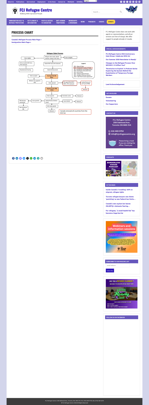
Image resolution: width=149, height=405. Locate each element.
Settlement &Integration (32, 22)
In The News (110, 185)
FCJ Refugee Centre (36, 10)
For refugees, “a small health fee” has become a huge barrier (120, 212)
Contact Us (61, 2)
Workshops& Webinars (73, 22)
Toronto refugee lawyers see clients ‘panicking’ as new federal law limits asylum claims (120, 197)
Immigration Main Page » (21, 42)
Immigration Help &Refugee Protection (16, 22)
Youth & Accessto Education (47, 22)
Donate (111, 22)
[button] (13, 158)
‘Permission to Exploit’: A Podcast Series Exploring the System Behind (121, 71)
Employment (42, 2)
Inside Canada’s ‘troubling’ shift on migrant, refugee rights (119, 190)
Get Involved (31, 2)
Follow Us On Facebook (115, 317)
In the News (52, 2)
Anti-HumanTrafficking (60, 22)
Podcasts (91, 22)
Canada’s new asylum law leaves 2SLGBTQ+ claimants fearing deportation (118, 204)
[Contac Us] (121, 148)
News (83, 22)
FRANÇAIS (71, 2)
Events (101, 22)
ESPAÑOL (80, 2)
